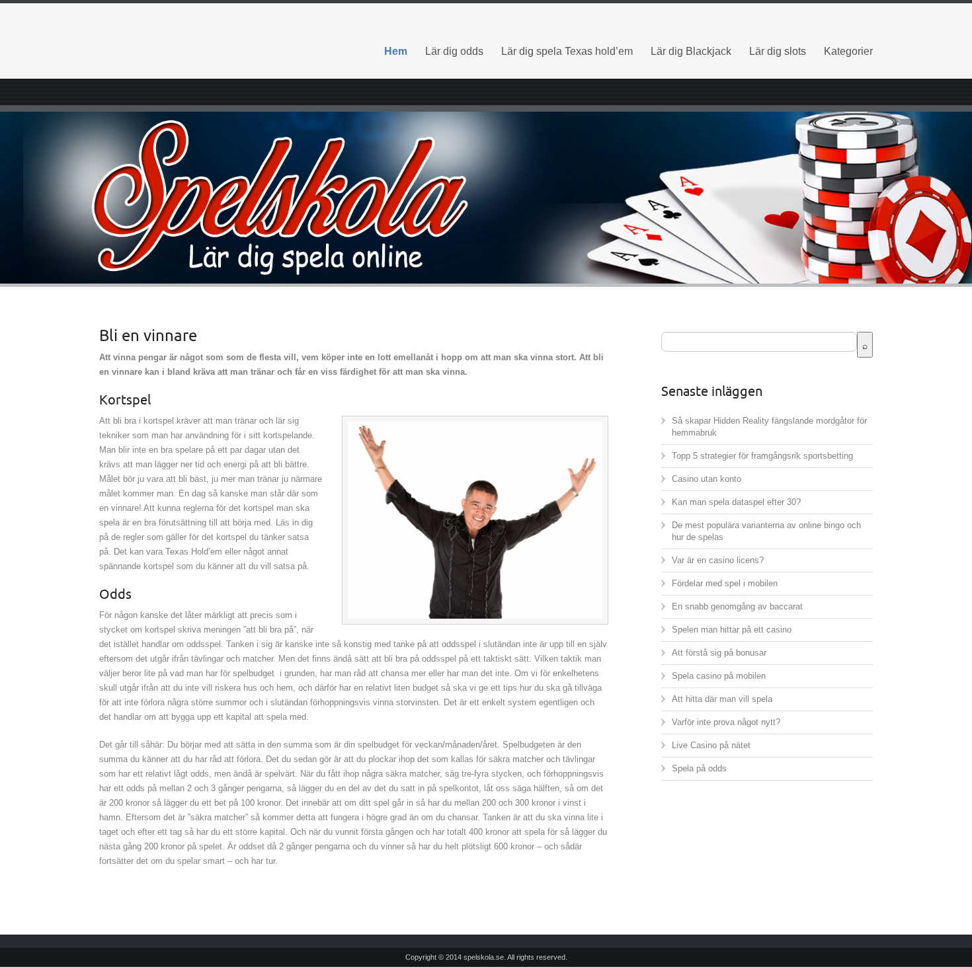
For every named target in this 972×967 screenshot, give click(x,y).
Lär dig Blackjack (691, 51)
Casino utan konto (706, 479)
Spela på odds (699, 768)
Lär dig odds (454, 51)
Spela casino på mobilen (719, 676)
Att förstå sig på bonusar (719, 653)
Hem (395, 51)
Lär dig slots (777, 51)
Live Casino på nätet (711, 745)
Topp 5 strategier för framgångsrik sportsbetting (762, 456)
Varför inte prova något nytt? (726, 722)
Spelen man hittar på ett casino (731, 630)
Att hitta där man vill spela (722, 699)
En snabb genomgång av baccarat (737, 606)
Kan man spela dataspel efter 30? (736, 502)
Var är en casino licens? (718, 560)
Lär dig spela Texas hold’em (567, 51)
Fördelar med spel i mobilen (725, 583)
